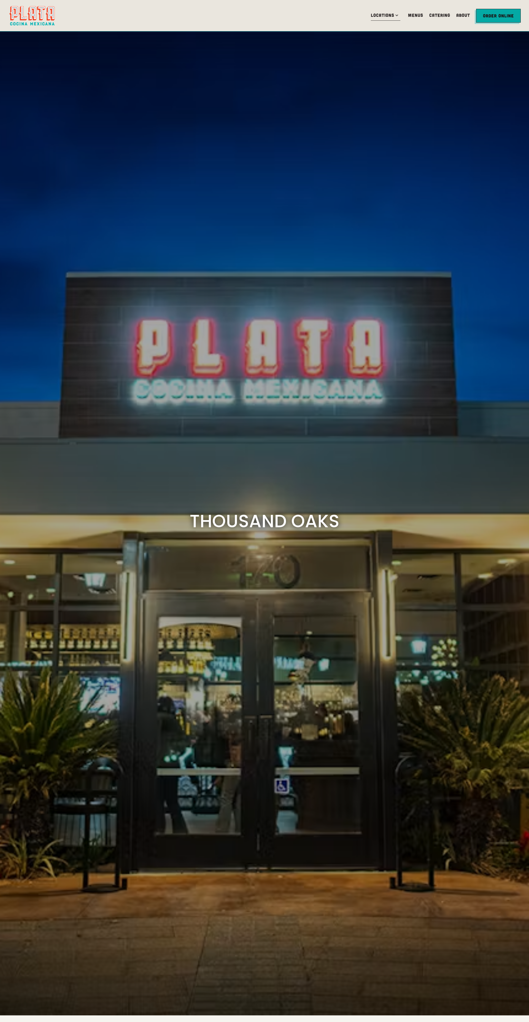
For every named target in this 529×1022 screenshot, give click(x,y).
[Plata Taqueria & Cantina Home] (38, 15)
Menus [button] (415, 15)
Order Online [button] (498, 15)
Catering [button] (439, 15)
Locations (387, 15)
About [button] (463, 15)
